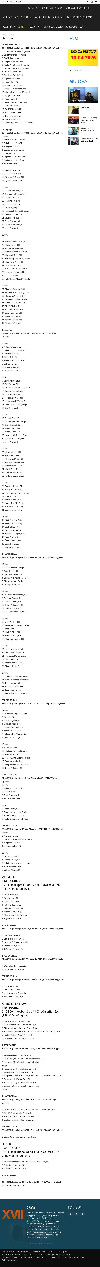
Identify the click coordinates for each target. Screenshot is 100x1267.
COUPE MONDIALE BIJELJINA (53, 27)
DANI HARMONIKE (34, 8)
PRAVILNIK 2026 (26, 17)
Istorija (21, 27)
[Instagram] (92, 2)
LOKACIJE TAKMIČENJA (42, 17)
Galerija (32, 27)
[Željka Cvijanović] (83, 95)
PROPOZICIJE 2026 (83, 8)
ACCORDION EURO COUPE (11, 17)
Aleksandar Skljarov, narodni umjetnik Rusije (89, 120)
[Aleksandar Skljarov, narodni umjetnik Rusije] (73, 120)
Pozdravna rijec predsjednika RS (79, 17)
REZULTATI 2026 (47, 8)
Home (4, 35)
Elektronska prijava (81, 70)
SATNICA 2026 (70, 8)
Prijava (13, 27)
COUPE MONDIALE (57, 17)
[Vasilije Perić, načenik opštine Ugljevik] (73, 141)
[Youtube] (96, 2)
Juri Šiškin (85, 107)
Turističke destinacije (74, 27)
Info (38, 27)
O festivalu (59, 8)
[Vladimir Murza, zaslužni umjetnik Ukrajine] (73, 131)
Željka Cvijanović (78, 101)
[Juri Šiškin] (73, 110)
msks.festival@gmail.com (42, 1243)
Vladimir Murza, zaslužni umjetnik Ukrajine (87, 130)
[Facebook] (88, 2)
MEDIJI (5, 27)
